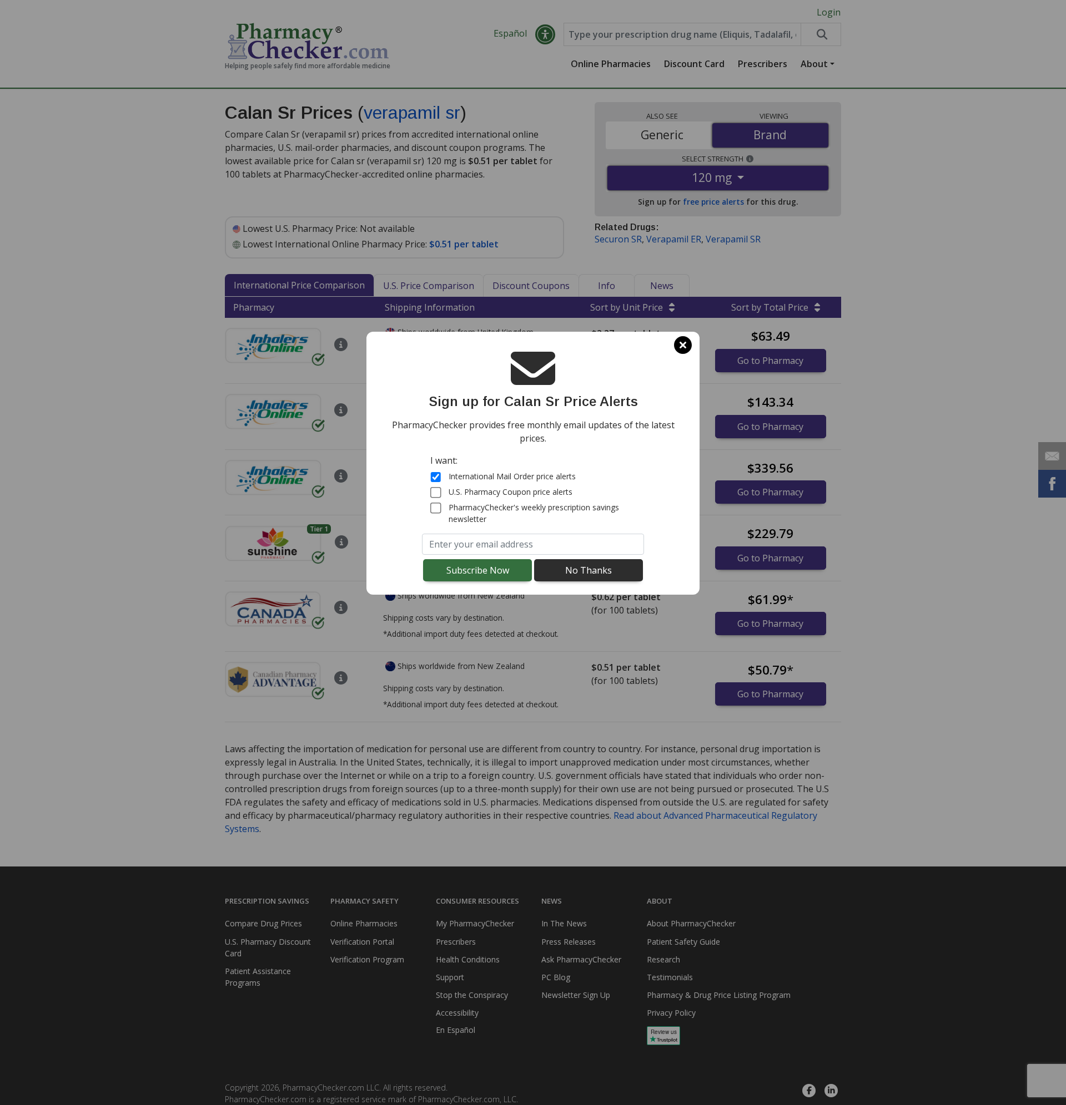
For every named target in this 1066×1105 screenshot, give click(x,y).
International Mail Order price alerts (512, 476)
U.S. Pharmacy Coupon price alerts (510, 491)
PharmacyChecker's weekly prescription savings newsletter (534, 513)
